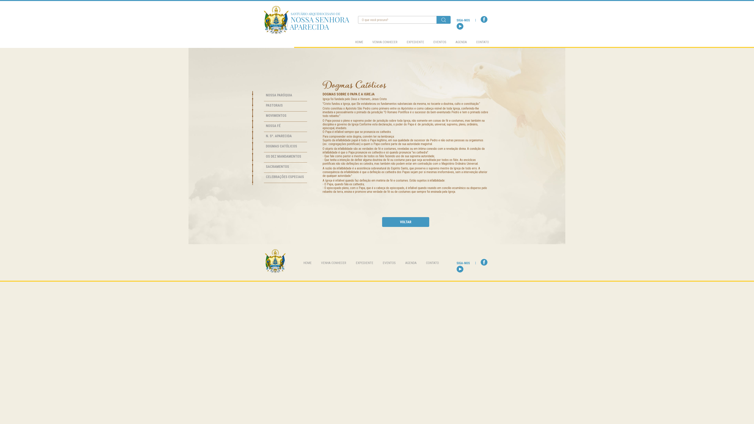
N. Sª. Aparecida (279, 136)
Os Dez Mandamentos (283, 156)
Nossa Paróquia (279, 95)
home (359, 42)
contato (482, 42)
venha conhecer (384, 42)
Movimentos (276, 115)
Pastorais (274, 105)
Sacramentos (277, 166)
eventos (439, 42)
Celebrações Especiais (285, 177)
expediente (415, 42)
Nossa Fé (273, 126)
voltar (405, 222)
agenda (461, 42)
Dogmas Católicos (281, 146)
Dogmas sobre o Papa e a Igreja (349, 94)
